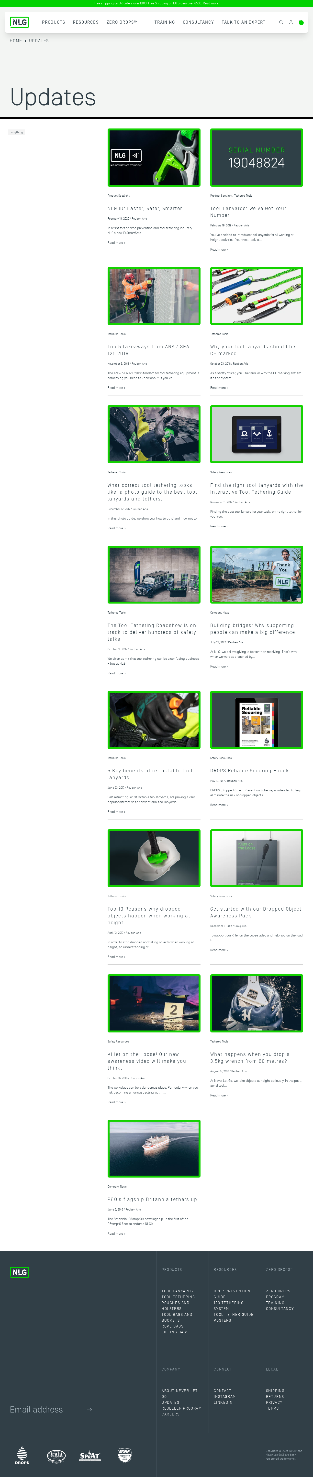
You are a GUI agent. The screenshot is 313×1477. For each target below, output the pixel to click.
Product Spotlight (119, 195)
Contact (222, 1391)
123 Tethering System (229, 1306)
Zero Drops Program (278, 1294)
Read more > (117, 242)
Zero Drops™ (122, 22)
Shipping (275, 1391)
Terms (272, 1408)
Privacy (274, 1402)
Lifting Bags (175, 1332)
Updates (39, 40)
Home (16, 40)
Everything (16, 132)
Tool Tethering (178, 1297)
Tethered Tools (243, 195)
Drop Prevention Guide (232, 1294)
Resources (86, 22)
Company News (219, 612)
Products (53, 22)
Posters (222, 1320)
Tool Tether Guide (234, 1314)
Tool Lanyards (177, 1291)
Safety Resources (221, 472)
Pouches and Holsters (176, 1306)
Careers (170, 1414)
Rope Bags (172, 1326)
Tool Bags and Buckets (177, 1317)
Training (165, 22)
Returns (275, 1396)
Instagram (225, 1396)
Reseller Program (182, 1408)
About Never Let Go (180, 1394)
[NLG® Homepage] (19, 22)
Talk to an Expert (244, 22)
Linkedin (223, 1402)
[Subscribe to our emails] (89, 1410)
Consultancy (198, 22)
